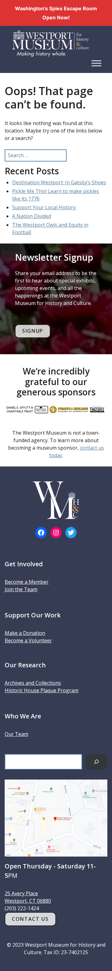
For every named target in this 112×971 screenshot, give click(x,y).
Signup (32, 330)
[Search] (96, 761)
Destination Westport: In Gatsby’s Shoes (59, 182)
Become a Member (27, 581)
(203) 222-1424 (22, 908)
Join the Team (21, 589)
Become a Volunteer (28, 640)
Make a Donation (25, 633)
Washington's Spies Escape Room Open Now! (56, 13)
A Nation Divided (31, 216)
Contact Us (30, 918)
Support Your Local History (44, 207)
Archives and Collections (33, 682)
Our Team (16, 734)
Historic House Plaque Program (41, 690)
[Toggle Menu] (96, 63)
